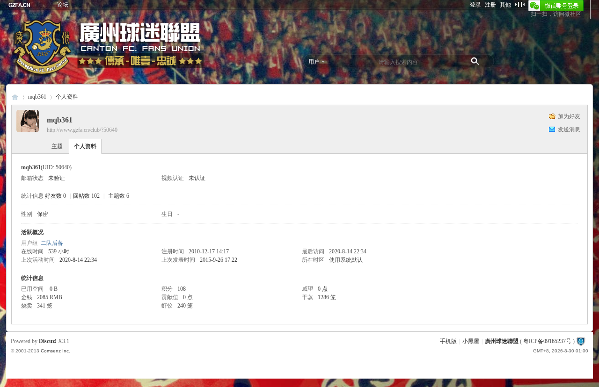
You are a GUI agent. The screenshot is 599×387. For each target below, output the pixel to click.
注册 (490, 4)
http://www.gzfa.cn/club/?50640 (82, 130)
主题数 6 (118, 196)
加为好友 (569, 116)
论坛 (62, 4)
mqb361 (37, 96)
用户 (314, 61)
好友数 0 (55, 196)
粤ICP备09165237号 (547, 341)
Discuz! (48, 341)
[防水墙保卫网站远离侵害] (580, 341)
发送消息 (569, 129)
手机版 (448, 341)
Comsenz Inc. (55, 350)
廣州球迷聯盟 (15, 97)
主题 (57, 146)
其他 (505, 4)
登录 (475, 4)
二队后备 (52, 243)
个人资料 (85, 146)
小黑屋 (470, 341)
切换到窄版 (519, 4)
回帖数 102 (86, 196)
